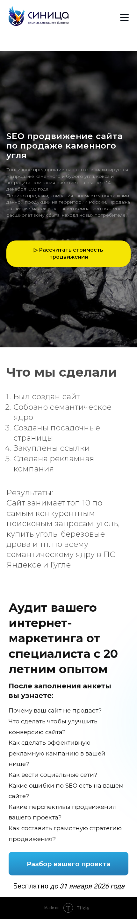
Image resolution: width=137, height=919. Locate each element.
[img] (38, 15)
